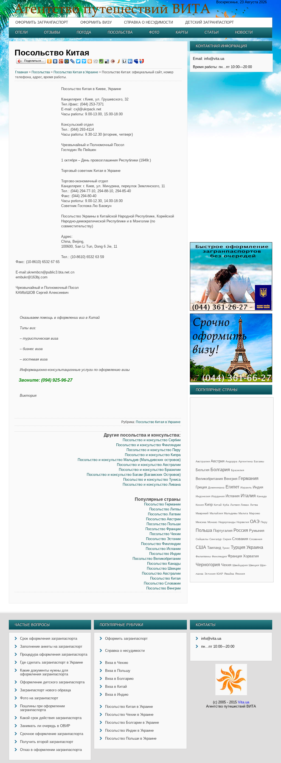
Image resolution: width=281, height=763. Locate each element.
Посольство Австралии (161, 573)
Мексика (201, 522)
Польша (204, 530)
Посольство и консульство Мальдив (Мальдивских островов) (129, 460)
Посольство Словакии (162, 583)
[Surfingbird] (84, 61)
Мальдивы (230, 513)
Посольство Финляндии (161, 544)
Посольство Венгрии (163, 588)
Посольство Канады (164, 563)
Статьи (211, 32)
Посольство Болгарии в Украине (132, 722)
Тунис (226, 547)
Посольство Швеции (164, 568)
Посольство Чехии (165, 534)
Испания (233, 496)
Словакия (240, 539)
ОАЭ (255, 521)
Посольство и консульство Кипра (153, 455)
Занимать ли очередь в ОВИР (45, 726)
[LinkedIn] (130, 61)
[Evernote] (101, 61)
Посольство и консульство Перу (154, 450)
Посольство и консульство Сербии (152, 440)
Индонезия (203, 496)
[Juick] (119, 61)
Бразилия (237, 470)
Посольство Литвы (165, 509)
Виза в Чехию (116, 663)
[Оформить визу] (231, 381)
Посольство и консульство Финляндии (148, 445)
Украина (254, 547)
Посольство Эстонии (163, 539)
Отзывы (52, 32)
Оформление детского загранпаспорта (52, 682)
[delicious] (107, 61)
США (201, 547)
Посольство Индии (165, 554)
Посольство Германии (162, 504)
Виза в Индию (116, 694)
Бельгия (202, 470)
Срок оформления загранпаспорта (48, 638)
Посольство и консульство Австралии (149, 465)
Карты (182, 32)
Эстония (209, 573)
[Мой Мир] (67, 61)
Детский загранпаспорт (209, 22)
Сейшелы (202, 539)
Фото (154, 32)
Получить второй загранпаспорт (46, 742)
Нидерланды (226, 522)
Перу (264, 522)
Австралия (203, 461)
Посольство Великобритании (157, 559)
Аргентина (245, 461)
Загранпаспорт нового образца (45, 690)
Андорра (231, 461)
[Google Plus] (61, 61)
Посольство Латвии (164, 514)
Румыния (256, 531)
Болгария (220, 469)
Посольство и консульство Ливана (152, 484)
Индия (258, 487)
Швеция (254, 565)
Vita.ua (243, 702)
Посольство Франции (163, 529)
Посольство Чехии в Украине (129, 714)
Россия (241, 530)
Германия (248, 478)
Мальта (243, 513)
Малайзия (216, 513)
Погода (84, 32)
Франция (235, 556)
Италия (248, 495)
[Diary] (113, 61)
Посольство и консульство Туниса (152, 479)
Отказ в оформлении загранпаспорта (51, 750)
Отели (21, 32)
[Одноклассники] (49, 61)
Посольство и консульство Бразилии (150, 470)
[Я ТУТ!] (142, 61)
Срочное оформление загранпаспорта (51, 734)
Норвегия (243, 522)
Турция (238, 547)
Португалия (222, 531)
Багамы (259, 461)
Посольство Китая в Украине (76, 72)
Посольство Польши (164, 524)
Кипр (209, 504)
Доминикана (216, 487)
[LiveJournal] (72, 61)
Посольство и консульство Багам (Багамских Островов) (134, 475)
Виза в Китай (116, 686)
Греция (201, 487)
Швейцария (240, 565)
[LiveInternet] (124, 61)
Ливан (245, 504)
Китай (218, 504)
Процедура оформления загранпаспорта (53, 654)
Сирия (227, 539)
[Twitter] (78, 61)
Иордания (217, 496)
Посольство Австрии (163, 519)
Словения (255, 539)
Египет (232, 487)
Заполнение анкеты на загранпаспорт (51, 646)
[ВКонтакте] (55, 61)
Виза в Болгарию (119, 679)
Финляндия (219, 556)
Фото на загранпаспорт (39, 698)
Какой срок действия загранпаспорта (51, 718)
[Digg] (96, 61)
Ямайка (229, 573)
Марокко (254, 513)
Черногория (208, 564)
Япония (240, 573)
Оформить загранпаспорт (41, 22)
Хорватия (251, 556)
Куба (226, 504)
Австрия (217, 461)
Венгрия (230, 479)
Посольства (120, 32)
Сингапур (215, 539)
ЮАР (220, 573)
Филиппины (203, 556)
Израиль (246, 487)
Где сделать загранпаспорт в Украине (51, 662)
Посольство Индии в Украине (129, 730)
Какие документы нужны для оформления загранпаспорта (44, 672)
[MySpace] (136, 61)
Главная (21, 72)
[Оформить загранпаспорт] (231, 310)
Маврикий (202, 513)
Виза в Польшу (117, 671)
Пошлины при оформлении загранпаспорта (42, 708)
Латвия (235, 504)
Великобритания (209, 479)
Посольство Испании (163, 549)
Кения (200, 504)
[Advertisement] (38, 170)
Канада (262, 496)
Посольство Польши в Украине (130, 738)
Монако (212, 522)
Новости (243, 32)
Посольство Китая (165, 578)
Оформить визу (96, 22)
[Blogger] (90, 61)
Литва (254, 504)
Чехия (226, 565)
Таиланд (214, 548)
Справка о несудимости (148, 22)
